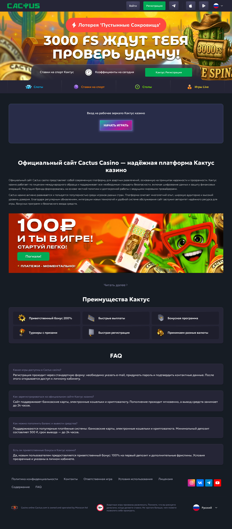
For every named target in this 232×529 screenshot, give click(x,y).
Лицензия (165, 479)
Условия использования (135, 479)
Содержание (21, 487)
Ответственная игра (98, 479)
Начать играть (116, 125)
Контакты (71, 479)
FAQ (39, 487)
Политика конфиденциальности (35, 479)
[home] (24, 5)
